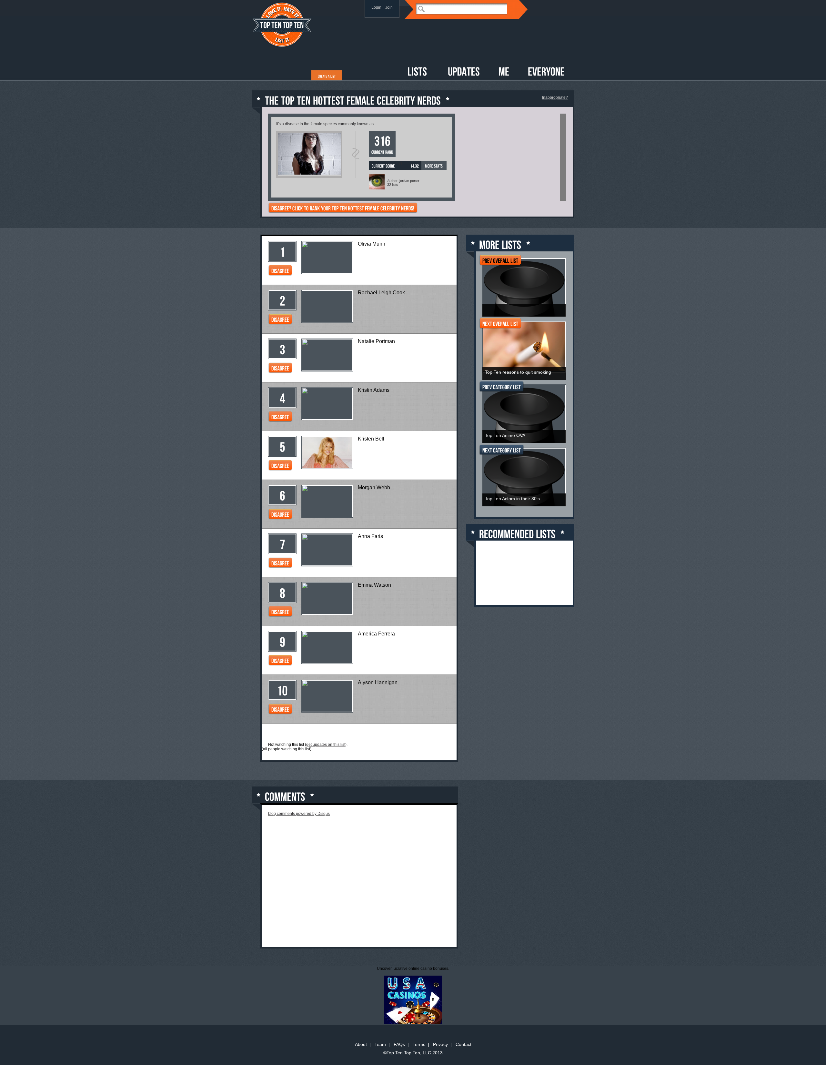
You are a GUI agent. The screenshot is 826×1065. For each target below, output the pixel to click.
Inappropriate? (555, 97)
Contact (463, 1044)
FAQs (399, 1044)
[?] (400, 163)
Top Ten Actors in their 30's (512, 498)
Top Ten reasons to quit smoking (518, 372)
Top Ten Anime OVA (505, 435)
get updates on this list (325, 744)
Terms (419, 1044)
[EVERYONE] (546, 72)
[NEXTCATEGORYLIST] (501, 451)
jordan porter (409, 181)
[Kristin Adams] (327, 391)
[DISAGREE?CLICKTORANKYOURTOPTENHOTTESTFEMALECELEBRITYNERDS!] (342, 209)
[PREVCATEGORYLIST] (501, 387)
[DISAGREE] (280, 271)
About (361, 1044)
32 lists (392, 185)
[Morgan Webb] (327, 489)
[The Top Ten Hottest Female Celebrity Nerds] (309, 173)
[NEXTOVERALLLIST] (500, 324)
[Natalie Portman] (327, 343)
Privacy (440, 1044)
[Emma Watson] (327, 586)
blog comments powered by (299, 813)
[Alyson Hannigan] (327, 684)
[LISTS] (417, 72)
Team (380, 1044)
